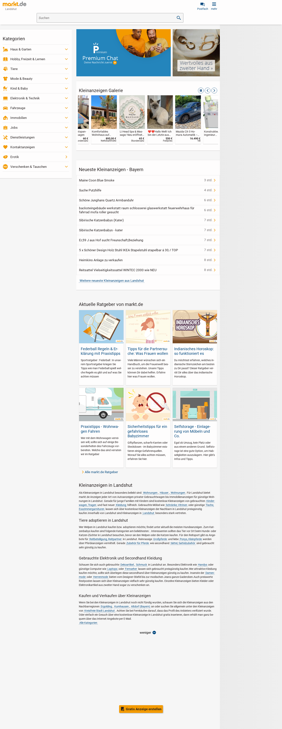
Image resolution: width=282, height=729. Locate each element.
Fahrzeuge (17, 108)
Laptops (112, 568)
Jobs (14, 127)
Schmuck (141, 564)
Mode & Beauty (21, 79)
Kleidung (121, 505)
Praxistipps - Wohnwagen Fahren (100, 428)
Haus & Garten (20, 49)
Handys (202, 564)
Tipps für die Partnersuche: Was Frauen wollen (148, 351)
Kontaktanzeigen (22, 147)
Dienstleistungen (22, 137)
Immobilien (18, 118)
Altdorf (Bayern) (140, 606)
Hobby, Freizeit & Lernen (27, 59)
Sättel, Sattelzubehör (183, 543)
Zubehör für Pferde (137, 543)
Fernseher (131, 568)
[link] (92, 119)
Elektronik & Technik (25, 98)
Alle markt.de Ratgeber (101, 472)
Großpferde (160, 539)
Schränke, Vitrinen (176, 505)
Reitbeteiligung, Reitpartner (105, 539)
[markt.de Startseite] (14, 4)
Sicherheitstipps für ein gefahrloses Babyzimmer (147, 431)
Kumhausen (121, 606)
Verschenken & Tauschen (28, 167)
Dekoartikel (127, 564)
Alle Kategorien (88, 622)
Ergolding (106, 606)
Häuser (164, 492)
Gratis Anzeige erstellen (144, 709)
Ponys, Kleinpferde (191, 539)
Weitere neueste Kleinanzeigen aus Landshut (112, 281)
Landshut (148, 513)
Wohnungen (150, 492)
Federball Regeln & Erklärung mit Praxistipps (100, 351)
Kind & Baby (19, 88)
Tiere (14, 69)
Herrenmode (100, 576)
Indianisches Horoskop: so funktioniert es (194, 351)
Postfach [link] (202, 8)
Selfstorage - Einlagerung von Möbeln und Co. (192, 431)
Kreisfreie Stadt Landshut (99, 610)
